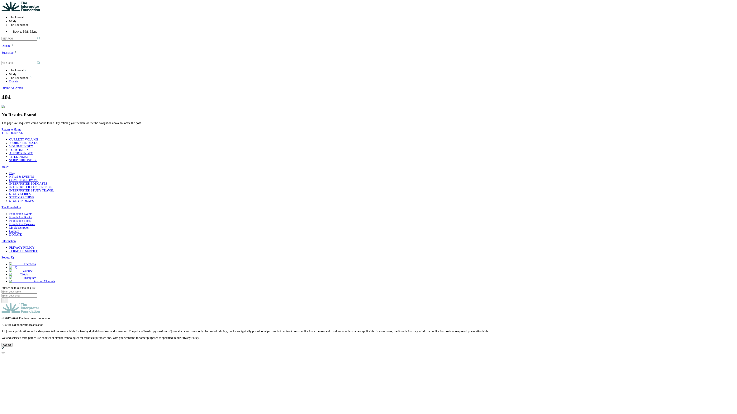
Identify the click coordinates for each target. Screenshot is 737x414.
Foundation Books (20, 217)
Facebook (30, 264)
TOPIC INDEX (19, 149)
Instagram (30, 277)
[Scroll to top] (3, 352)
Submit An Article (12, 88)
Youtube (27, 271)
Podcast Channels (44, 281)
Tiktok (24, 274)
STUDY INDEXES (21, 200)
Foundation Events (20, 213)
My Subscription (19, 227)
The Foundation (11, 207)
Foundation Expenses (22, 224)
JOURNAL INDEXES (23, 143)
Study (5, 166)
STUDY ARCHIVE (21, 197)
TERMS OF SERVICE (23, 251)
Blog (12, 173)
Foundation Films (20, 220)
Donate (6, 45)
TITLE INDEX (18, 156)
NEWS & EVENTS (21, 176)
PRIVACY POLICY (22, 247)
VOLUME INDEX (21, 146)
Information (9, 241)
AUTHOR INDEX (21, 153)
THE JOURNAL (12, 133)
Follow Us (8, 257)
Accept (7, 344)
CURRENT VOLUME (23, 139)
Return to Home (11, 129)
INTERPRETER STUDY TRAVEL (31, 190)
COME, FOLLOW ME (23, 180)
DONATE (15, 234)
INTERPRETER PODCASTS (28, 183)
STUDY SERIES (20, 194)
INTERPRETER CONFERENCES (31, 187)
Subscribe (7, 52)
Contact (14, 231)
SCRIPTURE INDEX (23, 160)
